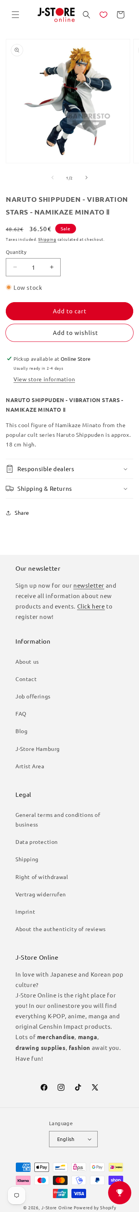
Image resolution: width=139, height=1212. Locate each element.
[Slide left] (52, 177)
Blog (21, 730)
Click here (91, 606)
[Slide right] (86, 177)
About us (27, 661)
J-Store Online (57, 1207)
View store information (44, 378)
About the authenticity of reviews (60, 928)
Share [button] (22, 512)
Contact (26, 678)
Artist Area (29, 765)
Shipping (47, 239)
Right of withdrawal (41, 876)
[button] (15, 14)
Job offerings (33, 696)
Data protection (36, 841)
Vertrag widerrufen (40, 894)
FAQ (21, 713)
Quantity (16, 251)
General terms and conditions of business (57, 819)
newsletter (88, 585)
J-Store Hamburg (37, 748)
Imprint (25, 911)
